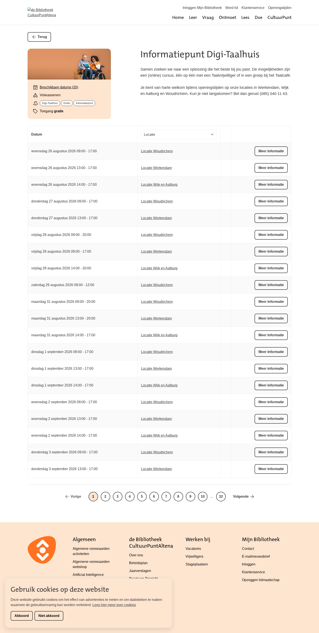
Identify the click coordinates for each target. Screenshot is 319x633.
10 (203, 496)
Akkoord (22, 616)
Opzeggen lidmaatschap (261, 580)
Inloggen (248, 564)
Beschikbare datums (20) (59, 87)
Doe (258, 17)
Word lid (231, 8)
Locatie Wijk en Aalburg (159, 184)
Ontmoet (227, 17)
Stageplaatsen (197, 564)
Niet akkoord (48, 616)
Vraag (208, 17)
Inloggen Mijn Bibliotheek (202, 8)
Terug (42, 37)
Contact (248, 548)
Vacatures (193, 548)
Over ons (136, 555)
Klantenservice (253, 8)
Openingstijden (279, 8)
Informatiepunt (84, 103)
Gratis (66, 103)
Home (178, 17)
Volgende (241, 496)
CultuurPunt (279, 17)
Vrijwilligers (194, 556)
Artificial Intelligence (88, 575)
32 (221, 496)
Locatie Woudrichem (157, 151)
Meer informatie (271, 151)
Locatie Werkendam (156, 168)
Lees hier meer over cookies (114, 605)
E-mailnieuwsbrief (256, 556)
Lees (245, 17)
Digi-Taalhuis (50, 103)
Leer (193, 17)
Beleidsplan (138, 563)
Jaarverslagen (140, 571)
